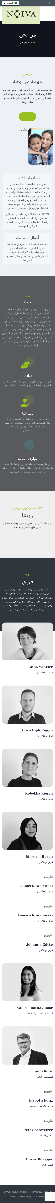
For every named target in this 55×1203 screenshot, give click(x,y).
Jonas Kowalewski (37, 886)
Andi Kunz (44, 1071)
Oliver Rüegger (39, 1159)
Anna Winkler (41, 667)
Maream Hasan (39, 856)
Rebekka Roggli (39, 793)
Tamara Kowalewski (35, 915)
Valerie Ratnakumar (35, 1008)
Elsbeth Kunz (41, 1100)
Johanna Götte (39, 945)
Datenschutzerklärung (20, 1196)
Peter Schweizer (38, 1130)
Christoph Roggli (37, 730)
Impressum (39, 1196)
